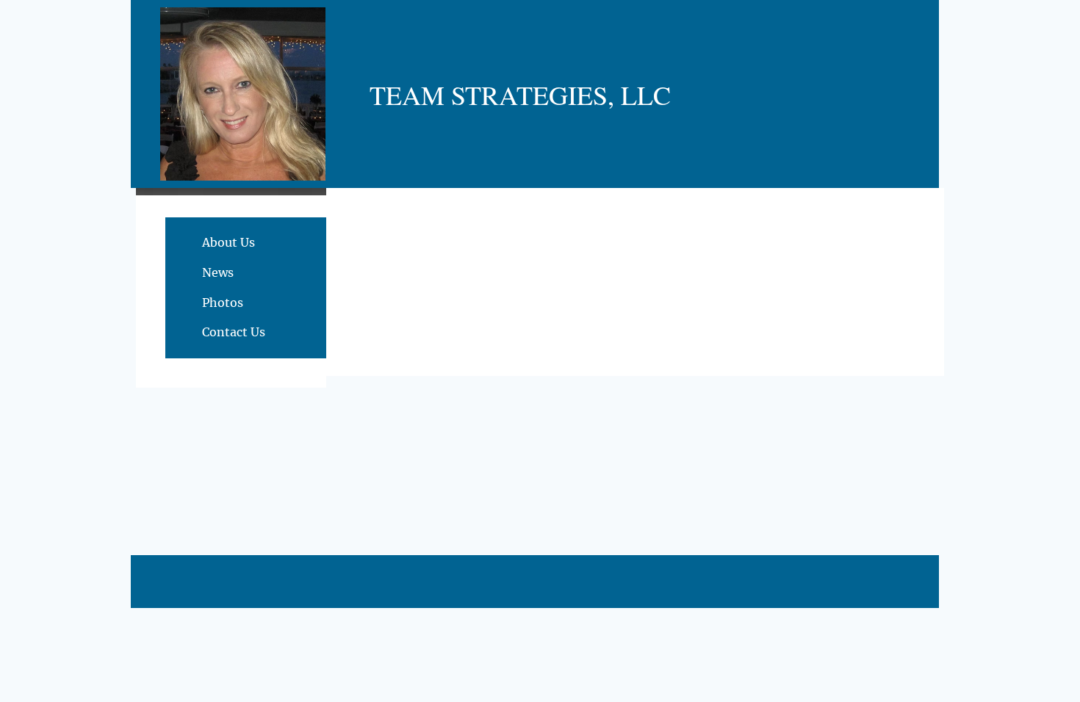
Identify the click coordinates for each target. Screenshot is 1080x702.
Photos (222, 302)
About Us (228, 242)
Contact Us (233, 332)
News (218, 272)
